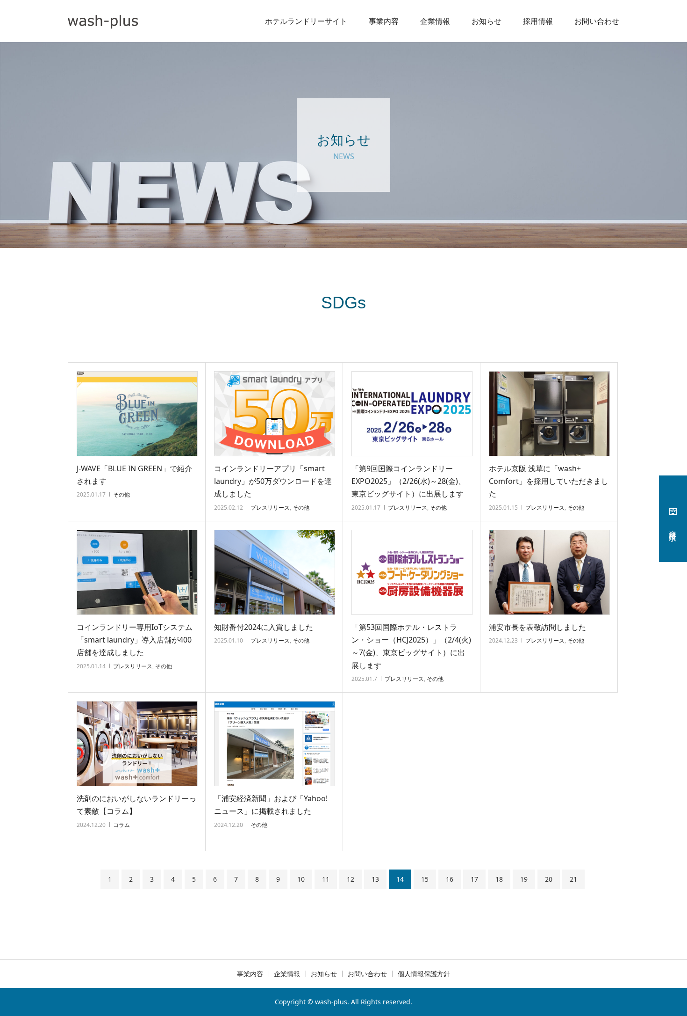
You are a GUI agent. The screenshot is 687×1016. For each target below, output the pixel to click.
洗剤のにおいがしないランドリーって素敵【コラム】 (136, 804)
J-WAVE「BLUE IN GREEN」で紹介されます (134, 474)
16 (449, 879)
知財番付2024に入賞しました (263, 627)
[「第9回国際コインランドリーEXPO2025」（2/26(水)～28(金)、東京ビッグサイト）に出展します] (411, 413)
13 (375, 879)
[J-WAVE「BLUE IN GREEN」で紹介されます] (137, 413)
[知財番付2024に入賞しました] (274, 572)
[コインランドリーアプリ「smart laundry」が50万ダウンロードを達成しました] (274, 413)
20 (548, 879)
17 (474, 879)
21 (573, 879)
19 (524, 879)
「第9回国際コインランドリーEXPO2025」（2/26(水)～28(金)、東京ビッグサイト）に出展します (408, 481)
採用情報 (538, 21)
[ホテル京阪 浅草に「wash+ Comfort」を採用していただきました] (549, 413)
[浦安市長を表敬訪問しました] (549, 572)
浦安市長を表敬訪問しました (537, 627)
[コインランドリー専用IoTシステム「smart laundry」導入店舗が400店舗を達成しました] (137, 572)
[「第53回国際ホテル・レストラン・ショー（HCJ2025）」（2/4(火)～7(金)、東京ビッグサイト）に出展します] (411, 572)
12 (350, 879)
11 (325, 879)
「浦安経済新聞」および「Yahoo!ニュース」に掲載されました (271, 804)
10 (301, 879)
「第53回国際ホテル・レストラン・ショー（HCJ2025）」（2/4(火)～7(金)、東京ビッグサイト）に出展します (411, 646)
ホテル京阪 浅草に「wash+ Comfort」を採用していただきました (548, 481)
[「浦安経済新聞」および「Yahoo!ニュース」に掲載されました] (274, 743)
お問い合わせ (596, 21)
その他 (121, 494)
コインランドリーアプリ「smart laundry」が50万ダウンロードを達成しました (273, 481)
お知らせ (486, 21)
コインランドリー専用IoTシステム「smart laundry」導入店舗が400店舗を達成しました (135, 640)
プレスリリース (270, 508)
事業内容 (384, 21)
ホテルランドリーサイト (306, 21)
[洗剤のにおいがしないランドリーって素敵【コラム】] (137, 743)
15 (425, 879)
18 (499, 879)
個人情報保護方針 (424, 974)
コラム (121, 825)
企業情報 (435, 21)
